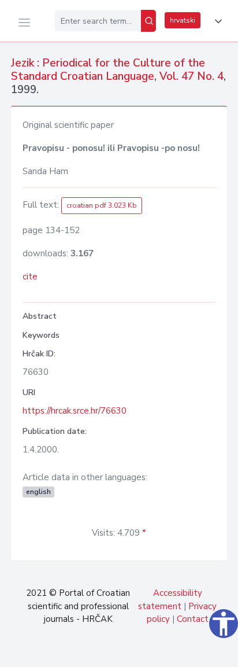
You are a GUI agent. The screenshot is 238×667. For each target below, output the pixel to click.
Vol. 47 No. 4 (191, 76)
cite (30, 276)
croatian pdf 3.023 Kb (101, 205)
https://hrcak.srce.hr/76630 (75, 411)
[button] (216, 21)
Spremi (148, 652)
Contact (193, 619)
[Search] (148, 21)
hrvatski (182, 20)
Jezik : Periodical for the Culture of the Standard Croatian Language (108, 70)
